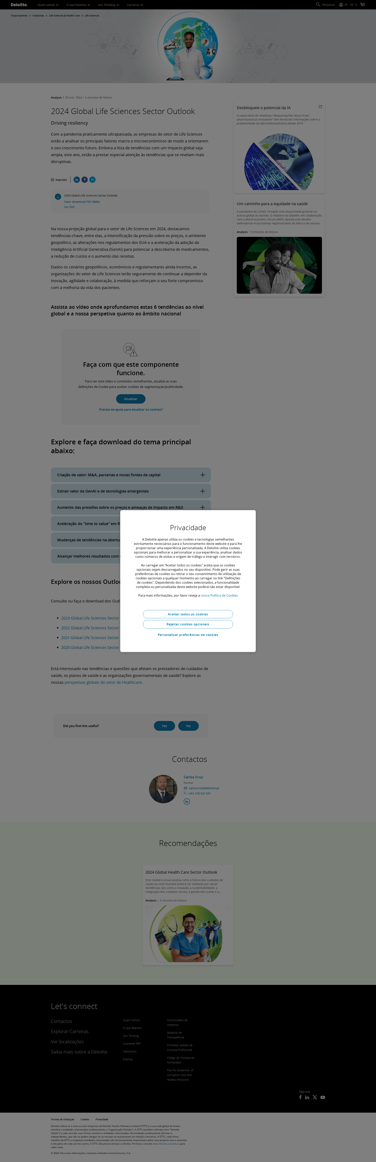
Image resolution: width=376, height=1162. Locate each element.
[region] (188, 581)
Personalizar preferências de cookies (188, 635)
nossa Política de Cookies (219, 595)
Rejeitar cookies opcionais (188, 624)
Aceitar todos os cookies (188, 614)
